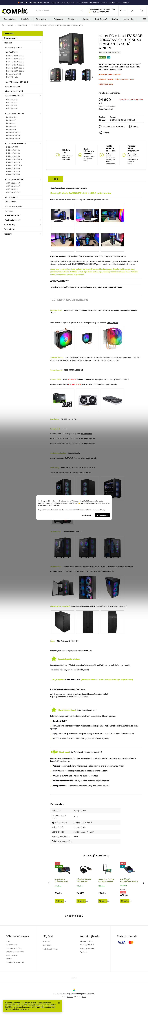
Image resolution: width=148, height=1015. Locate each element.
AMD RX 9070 (12, 189)
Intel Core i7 (11, 126)
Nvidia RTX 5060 (13, 156)
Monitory (8, 234)
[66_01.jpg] (62, 547)
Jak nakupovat (11, 945)
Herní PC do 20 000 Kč (15, 56)
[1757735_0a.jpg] (62, 398)
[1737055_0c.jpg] (87, 488)
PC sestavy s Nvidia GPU (15, 143)
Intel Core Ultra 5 (13, 132)
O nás (8, 941)
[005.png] (62, 235)
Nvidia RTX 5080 (13, 168)
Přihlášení (46, 941)
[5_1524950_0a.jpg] (112, 338)
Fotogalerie (9, 229)
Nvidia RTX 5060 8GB (83, 822)
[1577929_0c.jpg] (112, 622)
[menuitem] (10, 19)
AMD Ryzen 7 (11, 105)
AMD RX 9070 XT (13, 192)
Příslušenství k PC (12, 215)
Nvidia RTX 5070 (13, 162)
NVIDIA (74, 977)
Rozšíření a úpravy (13, 220)
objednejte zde (112, 323)
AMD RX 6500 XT (13, 183)
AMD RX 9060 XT (13, 186)
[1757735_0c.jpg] (112, 398)
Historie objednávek (50, 949)
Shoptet (84, 997)
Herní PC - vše (12, 77)
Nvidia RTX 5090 (13, 171)
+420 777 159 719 (87, 945)
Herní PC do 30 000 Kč (15, 62)
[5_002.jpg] (87, 587)
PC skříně (9, 211)
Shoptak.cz (70, 997)
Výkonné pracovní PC (14, 91)
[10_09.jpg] (112, 547)
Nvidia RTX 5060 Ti (14, 159)
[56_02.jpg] (87, 547)
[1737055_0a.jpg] (62, 488)
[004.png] (112, 210)
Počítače (8, 43)
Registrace (47, 945)
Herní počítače (11, 52)
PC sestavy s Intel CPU (14, 113)
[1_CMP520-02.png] (112, 587)
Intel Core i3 (11, 120)
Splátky (8, 959)
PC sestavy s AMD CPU (14, 96)
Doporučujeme (10, 38)
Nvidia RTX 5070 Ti (14, 165)
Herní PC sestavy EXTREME (16, 82)
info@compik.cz (86, 941)
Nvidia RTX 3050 (13, 150)
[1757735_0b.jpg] (87, 398)
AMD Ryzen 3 (11, 99)
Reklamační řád (12, 955)
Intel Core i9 (11, 129)
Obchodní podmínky (13, 948)
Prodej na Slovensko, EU (15, 962)
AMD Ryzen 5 (11, 102)
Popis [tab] (55, 179)
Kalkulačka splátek (106, 109)
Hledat (82, 11)
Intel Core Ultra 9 (13, 138)
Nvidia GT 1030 (12, 147)
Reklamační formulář (63, 781)
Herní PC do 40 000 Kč (15, 65)
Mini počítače (10, 202)
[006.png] (87, 235)
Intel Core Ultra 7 (13, 135)
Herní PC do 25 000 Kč (15, 59)
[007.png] (112, 235)
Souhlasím (103, 515)
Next (144, 883)
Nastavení (86, 515)
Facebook (83, 952)
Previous (49, 883)
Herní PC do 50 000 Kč (15, 68)
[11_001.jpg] (62, 585)
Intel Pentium (11, 117)
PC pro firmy (9, 224)
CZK (122, 11)
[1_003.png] (87, 210)
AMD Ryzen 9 (11, 108)
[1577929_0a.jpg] (62, 622)
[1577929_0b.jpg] (87, 622)
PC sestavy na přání (13, 206)
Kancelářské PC (11, 197)
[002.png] (62, 210)
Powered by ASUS (13, 74)
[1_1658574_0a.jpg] (87, 333)
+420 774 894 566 (87, 948)
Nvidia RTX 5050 (13, 153)
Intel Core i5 (11, 123)
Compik (113, 117)
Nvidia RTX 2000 (13, 174)
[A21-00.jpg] (112, 488)
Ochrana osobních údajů (15, 952)
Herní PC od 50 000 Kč (15, 71)
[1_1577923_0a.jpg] (62, 338)
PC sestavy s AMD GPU (14, 179)
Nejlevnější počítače (13, 47)
